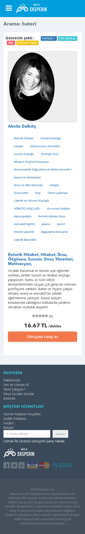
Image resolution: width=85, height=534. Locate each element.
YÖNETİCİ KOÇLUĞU (27, 208)
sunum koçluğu (24, 154)
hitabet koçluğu (50, 138)
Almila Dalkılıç (22, 126)
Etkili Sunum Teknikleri (45, 146)
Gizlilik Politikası (14, 418)
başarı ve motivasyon (27, 177)
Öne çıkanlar (67, 38)
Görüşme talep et (42, 336)
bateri (61, 224)
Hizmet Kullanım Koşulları (22, 414)
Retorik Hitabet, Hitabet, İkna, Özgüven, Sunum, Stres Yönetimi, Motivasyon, (40, 259)
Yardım (8, 423)
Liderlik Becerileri (25, 240)
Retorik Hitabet (24, 138)
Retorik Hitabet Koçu (51, 216)
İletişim (54, 185)
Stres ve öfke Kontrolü (28, 185)
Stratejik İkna (49, 154)
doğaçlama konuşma (54, 232)
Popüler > (49, 38)
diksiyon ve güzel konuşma (31, 162)
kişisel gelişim (22, 216)
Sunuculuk (21, 193)
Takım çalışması (57, 193)
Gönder (61, 434)
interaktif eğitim (24, 224)
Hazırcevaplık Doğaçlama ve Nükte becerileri (42, 169)
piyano (45, 224)
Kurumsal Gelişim (58, 208)
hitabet (18, 146)
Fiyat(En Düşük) (27, 42)
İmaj (37, 193)
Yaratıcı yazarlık (24, 232)
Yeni (11, 42)
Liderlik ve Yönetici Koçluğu (31, 200)
